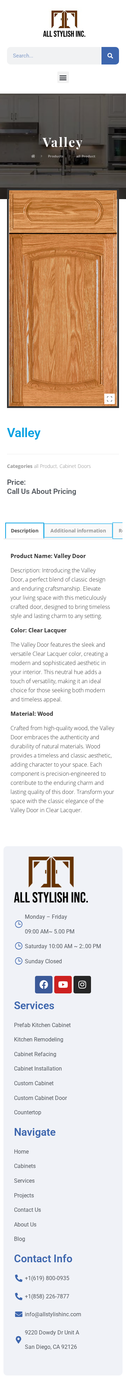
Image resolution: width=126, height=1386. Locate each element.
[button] (63, 77)
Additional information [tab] (78, 530)
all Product (45, 466)
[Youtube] (63, 984)
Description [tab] (24, 530)
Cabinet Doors (75, 466)
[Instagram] (82, 984)
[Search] (110, 55)
